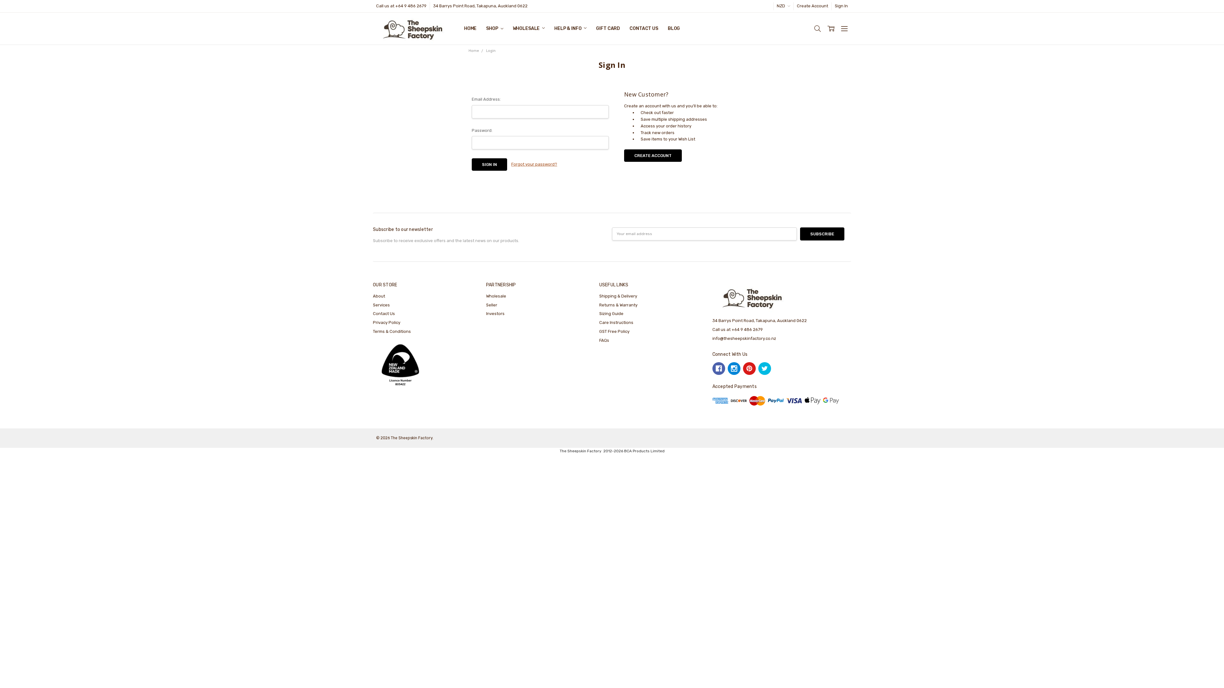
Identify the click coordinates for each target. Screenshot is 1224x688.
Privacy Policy (386, 322)
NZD (781, 6)
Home (470, 28)
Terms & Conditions (392, 331)
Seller (491, 305)
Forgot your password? (534, 164)
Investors (495, 313)
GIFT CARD (608, 28)
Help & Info (568, 28)
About (379, 296)
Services (381, 305)
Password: (482, 130)
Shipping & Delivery (618, 296)
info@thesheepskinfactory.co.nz (744, 338)
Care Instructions (616, 322)
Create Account (812, 6)
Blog (674, 28)
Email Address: (486, 99)
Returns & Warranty (618, 305)
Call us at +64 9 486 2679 (401, 6)
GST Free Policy (614, 331)
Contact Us (644, 28)
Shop (492, 28)
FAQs (604, 340)
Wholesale (527, 28)
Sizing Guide (611, 313)
